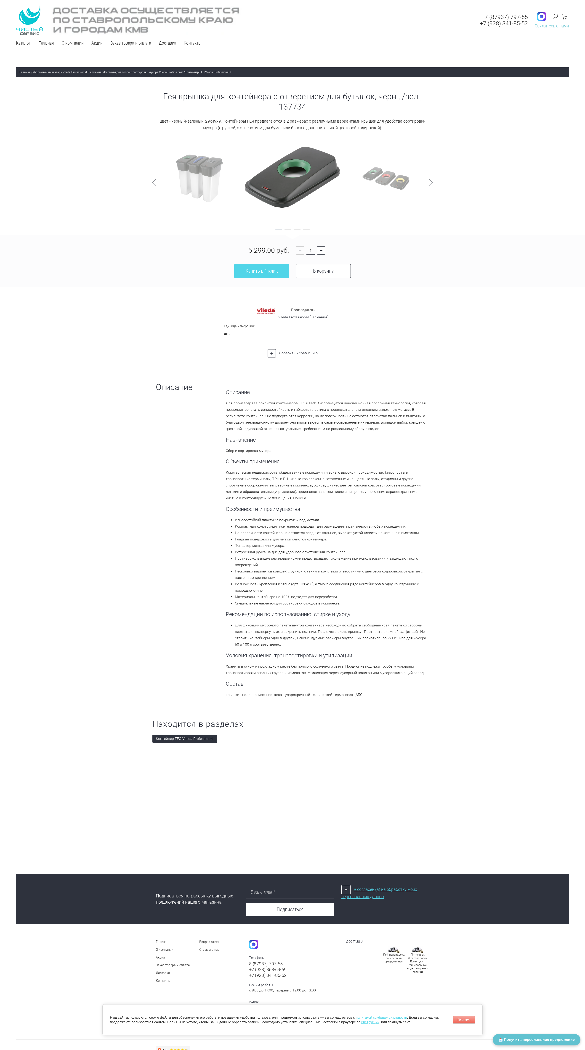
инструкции (370, 1022)
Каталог (23, 43)
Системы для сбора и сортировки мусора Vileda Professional (143, 72)
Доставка (163, 973)
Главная (25, 72)
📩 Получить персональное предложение (536, 1040)
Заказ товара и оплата (173, 965)
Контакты (163, 980)
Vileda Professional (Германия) (303, 317)
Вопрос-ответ (209, 942)
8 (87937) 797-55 (266, 964)
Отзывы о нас (209, 949)
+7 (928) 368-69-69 (267, 969)
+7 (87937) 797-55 (504, 17)
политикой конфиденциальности (381, 1017)
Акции (160, 957)
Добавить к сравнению (298, 353)
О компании (164, 949)
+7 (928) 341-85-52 (504, 23)
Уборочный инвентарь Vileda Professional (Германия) (67, 72)
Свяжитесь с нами (552, 26)
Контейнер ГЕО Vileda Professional (207, 72)
